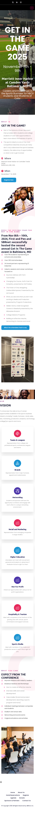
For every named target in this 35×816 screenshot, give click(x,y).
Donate (22, 798)
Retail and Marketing (17, 529)
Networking (17, 497)
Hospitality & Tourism (17, 614)
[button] (1, 782)
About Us (21, 792)
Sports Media (17, 644)
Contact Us (26, 801)
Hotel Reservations (13, 795)
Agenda (13, 798)
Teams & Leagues (17, 440)
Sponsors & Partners (11, 801)
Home (12, 792)
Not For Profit (17, 587)
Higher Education (17, 557)
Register (26, 795)
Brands (17, 470)
